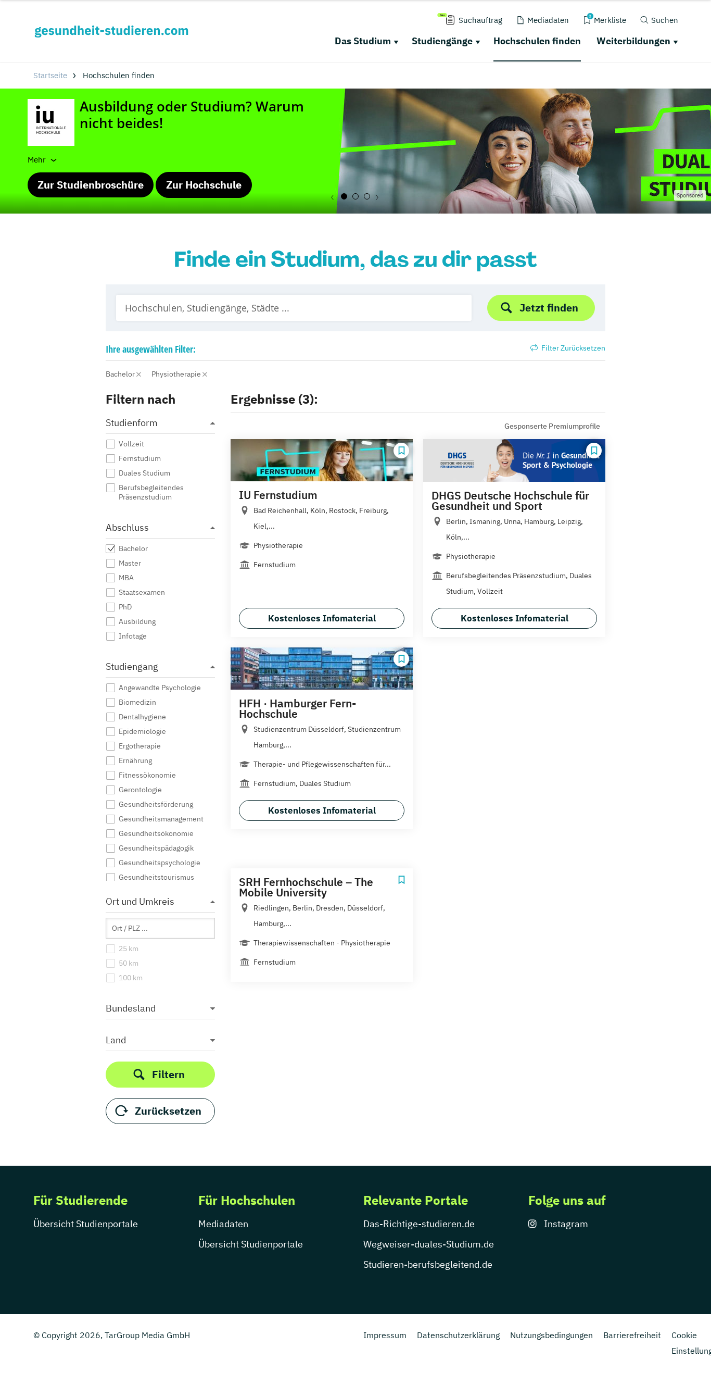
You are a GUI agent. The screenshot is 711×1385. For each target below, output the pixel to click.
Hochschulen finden (537, 41)
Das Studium (363, 41)
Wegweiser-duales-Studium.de (428, 1244)
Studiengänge (442, 41)
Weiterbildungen (633, 41)
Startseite (50, 75)
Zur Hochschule (204, 185)
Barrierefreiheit (632, 1335)
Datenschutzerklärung (458, 1335)
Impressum (385, 1335)
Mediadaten (223, 1224)
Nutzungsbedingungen (551, 1335)
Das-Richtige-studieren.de (419, 1224)
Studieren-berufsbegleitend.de (427, 1264)
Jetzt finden (548, 308)
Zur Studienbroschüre (90, 185)
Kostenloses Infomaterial (322, 618)
